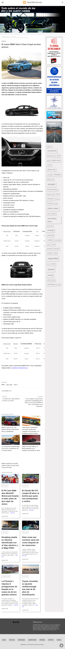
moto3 (52, 225)
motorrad (50, 235)
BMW (3, 384)
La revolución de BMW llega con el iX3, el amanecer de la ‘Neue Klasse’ (11, 448)
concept (49, 174)
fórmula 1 (50, 199)
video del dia (51, 280)
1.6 (48, 146)
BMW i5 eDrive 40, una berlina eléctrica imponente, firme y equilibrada (10, 429)
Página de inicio (6, 36)
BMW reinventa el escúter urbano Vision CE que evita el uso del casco (10, 465)
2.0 (51, 146)
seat (55, 253)
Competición (5, 576)
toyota (51, 269)
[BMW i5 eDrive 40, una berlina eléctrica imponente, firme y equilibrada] (11, 421)
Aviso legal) (55, 624)
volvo (59, 284)
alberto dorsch (51, 155)
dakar (48, 179)
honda (49, 203)
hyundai (55, 203)
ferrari (48, 194)
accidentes (51, 151)
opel (53, 244)
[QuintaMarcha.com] (32, 2)
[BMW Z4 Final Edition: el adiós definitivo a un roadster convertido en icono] (31, 440)
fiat (53, 194)
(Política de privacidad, (49, 624)
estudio (51, 184)
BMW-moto (56, 160)
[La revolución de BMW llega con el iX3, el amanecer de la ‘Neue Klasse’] (11, 440)
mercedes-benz (52, 220)
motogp (50, 230)
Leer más (12, 512)
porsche (56, 248)
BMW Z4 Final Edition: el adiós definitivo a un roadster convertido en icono (31, 448)
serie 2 (15, 384)
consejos (57, 175)
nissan (48, 244)
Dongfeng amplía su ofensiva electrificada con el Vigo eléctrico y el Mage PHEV (10, 542)
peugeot (49, 248)
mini (48, 225)
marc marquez (51, 213)
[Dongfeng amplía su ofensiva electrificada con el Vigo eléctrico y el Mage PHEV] (10, 525)
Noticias (14, 36)
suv (48, 264)
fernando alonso (52, 189)
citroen (49, 165)
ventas (50, 275)
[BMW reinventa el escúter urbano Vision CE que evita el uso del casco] (11, 457)
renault (49, 253)
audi (58, 156)
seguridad (53, 258)
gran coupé (9, 384)
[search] (62, 2)
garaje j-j (57, 198)
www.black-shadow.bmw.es (19, 368)
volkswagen (51, 284)
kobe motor (53, 208)
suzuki (53, 264)
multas (49, 240)
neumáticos (58, 240)
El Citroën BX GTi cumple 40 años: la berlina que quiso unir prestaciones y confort (30, 495)
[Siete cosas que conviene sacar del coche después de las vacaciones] (30, 525)
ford (57, 194)
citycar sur (51, 169)
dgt (53, 179)
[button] (21, 66)
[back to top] (61, 645)
